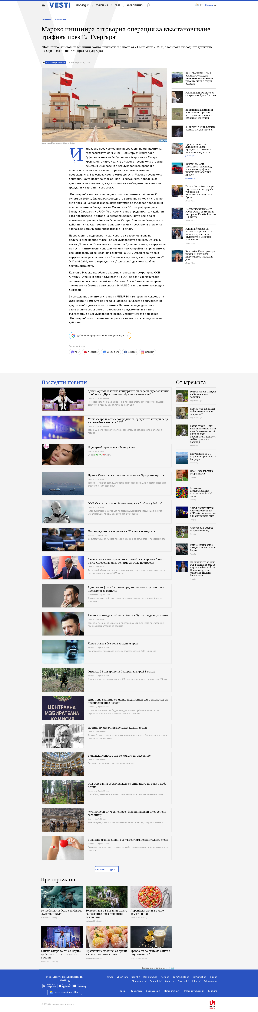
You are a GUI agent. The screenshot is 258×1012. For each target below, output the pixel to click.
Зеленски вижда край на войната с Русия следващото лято (128, 615)
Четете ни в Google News (67, 992)
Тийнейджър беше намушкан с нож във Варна (203, 547)
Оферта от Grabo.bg (96, 451)
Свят (117, 5)
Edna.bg (196, 981)
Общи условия (153, 991)
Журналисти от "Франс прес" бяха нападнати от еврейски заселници (127, 813)
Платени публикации (54, 19)
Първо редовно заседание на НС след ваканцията (121, 531)
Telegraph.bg (210, 981)
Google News (113, 352)
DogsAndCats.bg (181, 977)
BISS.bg (213, 977)
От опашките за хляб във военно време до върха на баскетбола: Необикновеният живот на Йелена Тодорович (203, 568)
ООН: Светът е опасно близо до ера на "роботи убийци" (125, 503)
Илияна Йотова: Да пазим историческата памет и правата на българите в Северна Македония (198, 234)
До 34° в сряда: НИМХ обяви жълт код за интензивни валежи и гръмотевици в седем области (199, 78)
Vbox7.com (122, 977)
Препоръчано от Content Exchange (156, 968)
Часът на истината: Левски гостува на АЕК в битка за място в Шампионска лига (202, 512)
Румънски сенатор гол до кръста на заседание (119, 755)
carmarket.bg (190, 178)
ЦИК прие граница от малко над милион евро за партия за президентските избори (128, 701)
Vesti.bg (59, 5)
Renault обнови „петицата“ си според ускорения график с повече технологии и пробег (198, 169)
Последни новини (64, 382)
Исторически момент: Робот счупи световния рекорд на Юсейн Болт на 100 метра (200, 213)
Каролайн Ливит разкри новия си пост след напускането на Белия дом (200, 255)
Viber (77, 352)
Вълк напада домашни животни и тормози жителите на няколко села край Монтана (199, 113)
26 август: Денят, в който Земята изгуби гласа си (200, 128)
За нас (123, 991)
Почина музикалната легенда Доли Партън (117, 727)
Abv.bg (110, 977)
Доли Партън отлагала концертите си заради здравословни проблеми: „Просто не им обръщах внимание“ (128, 392)
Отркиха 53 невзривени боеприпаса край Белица (121, 671)
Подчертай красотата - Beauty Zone (111, 447)
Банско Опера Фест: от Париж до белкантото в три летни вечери (61, 954)
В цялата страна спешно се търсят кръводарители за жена (128, 839)
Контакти (212, 991)
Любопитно (135, 5)
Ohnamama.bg (139, 981)
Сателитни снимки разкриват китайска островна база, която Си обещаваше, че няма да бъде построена (125, 561)
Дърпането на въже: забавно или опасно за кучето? (202, 411)
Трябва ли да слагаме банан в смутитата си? (150, 952)
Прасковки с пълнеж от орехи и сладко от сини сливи (106, 952)
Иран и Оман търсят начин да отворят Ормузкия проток (126, 475)
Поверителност (171, 991)
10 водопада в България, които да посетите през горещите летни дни (106, 914)
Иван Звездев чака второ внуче (201, 472)
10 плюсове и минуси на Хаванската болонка (203, 394)
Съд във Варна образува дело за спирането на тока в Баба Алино (127, 785)
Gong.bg (135, 977)
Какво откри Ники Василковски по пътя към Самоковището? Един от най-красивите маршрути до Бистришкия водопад (203, 434)
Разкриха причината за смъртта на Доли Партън (200, 94)
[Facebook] (217, 995)
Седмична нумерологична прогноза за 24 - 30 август (201, 492)
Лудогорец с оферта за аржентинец (201, 529)
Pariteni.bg (183, 981)
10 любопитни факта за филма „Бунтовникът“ (61, 912)
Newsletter (93, 352)
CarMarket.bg (199, 977)
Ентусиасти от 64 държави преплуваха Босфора (203, 456)
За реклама (136, 991)
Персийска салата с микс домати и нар (147, 912)
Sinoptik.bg (156, 981)
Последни (82, 5)
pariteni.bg (189, 156)
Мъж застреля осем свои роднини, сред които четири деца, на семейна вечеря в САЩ (128, 420)
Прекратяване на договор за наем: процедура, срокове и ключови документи (198, 148)
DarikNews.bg (150, 977)
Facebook (132, 352)
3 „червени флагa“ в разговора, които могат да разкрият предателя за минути (126, 589)
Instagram (149, 352)
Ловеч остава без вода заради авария (113, 643)
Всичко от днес (106, 869)
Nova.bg (165, 977)
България (102, 5)
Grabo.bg (169, 981)
